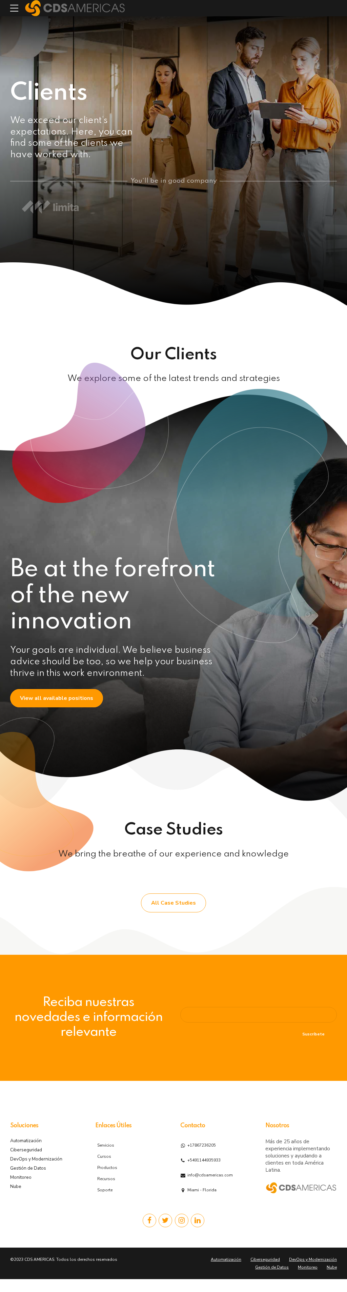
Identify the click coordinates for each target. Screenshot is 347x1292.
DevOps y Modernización (36, 1159)
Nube (15, 1186)
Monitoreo (21, 1177)
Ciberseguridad (26, 1150)
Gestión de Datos (28, 1168)
